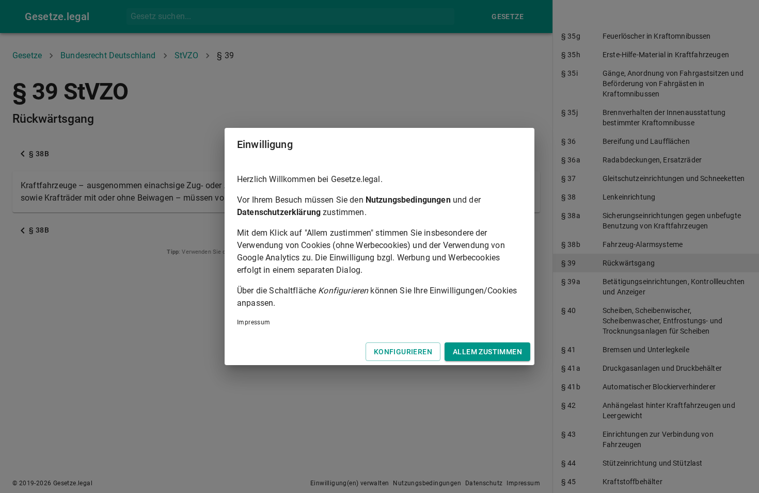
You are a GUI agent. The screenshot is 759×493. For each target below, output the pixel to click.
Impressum (254, 322)
